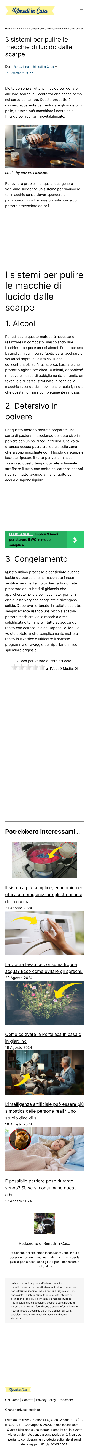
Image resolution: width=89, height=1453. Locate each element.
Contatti (27, 1400)
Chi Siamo (12, 1400)
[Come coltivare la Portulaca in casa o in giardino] (44, 1004)
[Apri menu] (81, 10)
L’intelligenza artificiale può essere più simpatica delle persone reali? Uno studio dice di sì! (44, 1111)
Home (8, 28)
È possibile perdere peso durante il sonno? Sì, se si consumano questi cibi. (41, 1187)
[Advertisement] (44, 237)
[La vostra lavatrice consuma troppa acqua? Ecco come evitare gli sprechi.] (44, 934)
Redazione (66, 1400)
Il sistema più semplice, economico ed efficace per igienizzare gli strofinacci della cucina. (44, 894)
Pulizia (18, 28)
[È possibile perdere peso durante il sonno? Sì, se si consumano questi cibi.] (44, 1150)
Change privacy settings (22, 1409)
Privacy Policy (46, 1400)
